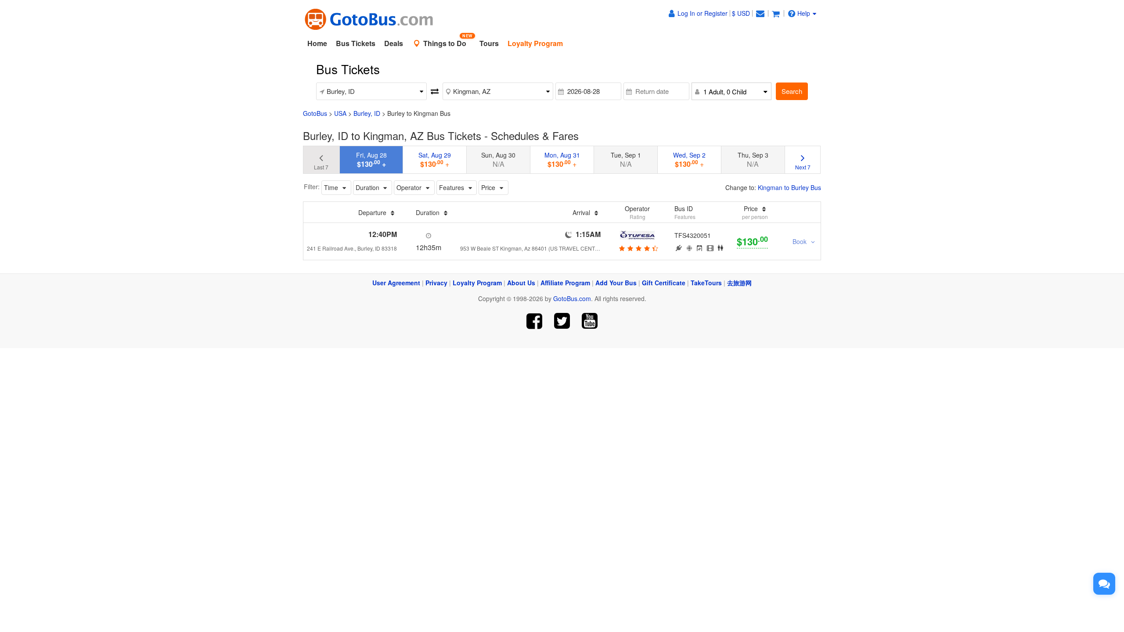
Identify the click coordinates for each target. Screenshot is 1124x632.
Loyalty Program (477, 282)
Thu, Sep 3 (753, 160)
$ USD (741, 13)
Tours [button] (489, 43)
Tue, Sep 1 (626, 160)
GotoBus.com (572, 298)
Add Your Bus (616, 282)
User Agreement (396, 282)
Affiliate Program (565, 282)
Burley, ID (366, 113)
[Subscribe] (589, 321)
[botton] (637, 248)
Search (792, 91)
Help (803, 13)
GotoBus (315, 113)
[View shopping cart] (776, 13)
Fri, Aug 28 (371, 160)
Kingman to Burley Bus (789, 187)
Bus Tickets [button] (355, 43)
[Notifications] (760, 13)
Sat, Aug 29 (434, 160)
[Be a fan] (535, 321)
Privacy (436, 282)
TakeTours (706, 282)
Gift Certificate (663, 282)
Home (317, 43)
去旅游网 (739, 282)
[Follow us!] (562, 321)
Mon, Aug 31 (562, 160)
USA (340, 113)
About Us (521, 282)
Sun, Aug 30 (498, 160)
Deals (393, 43)
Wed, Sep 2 (689, 160)
